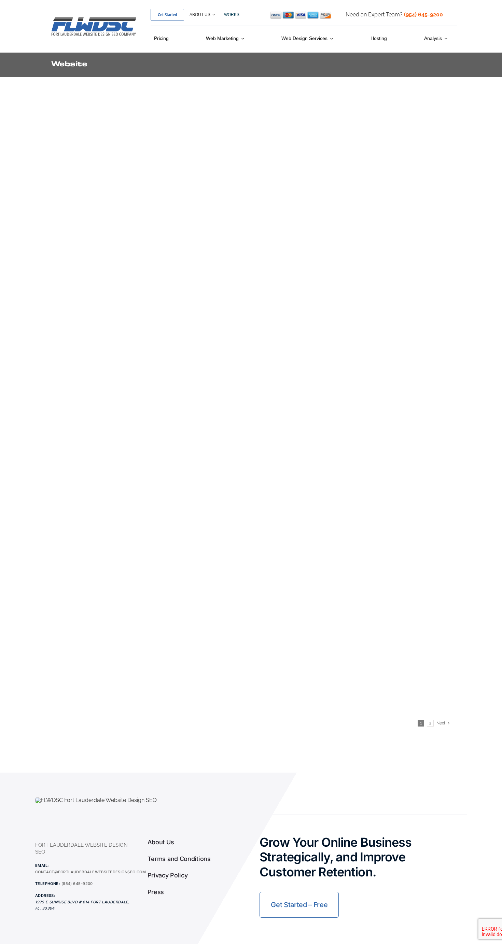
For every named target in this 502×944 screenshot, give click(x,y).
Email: (42, 865)
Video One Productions (322, 123)
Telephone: (47, 883)
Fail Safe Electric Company (331, 327)
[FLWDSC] (94, 18)
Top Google (388, 133)
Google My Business (308, 133)
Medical (91, 133)
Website (70, 133)
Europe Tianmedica (109, 439)
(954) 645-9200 (77, 883)
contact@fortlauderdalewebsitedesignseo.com (90, 872)
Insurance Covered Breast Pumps (147, 327)
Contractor (296, 234)
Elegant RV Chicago (313, 439)
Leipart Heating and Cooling (333, 224)
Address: (45, 895)
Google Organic (353, 133)
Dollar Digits (295, 530)
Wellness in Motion (107, 123)
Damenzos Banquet (110, 632)
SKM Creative (97, 224)
